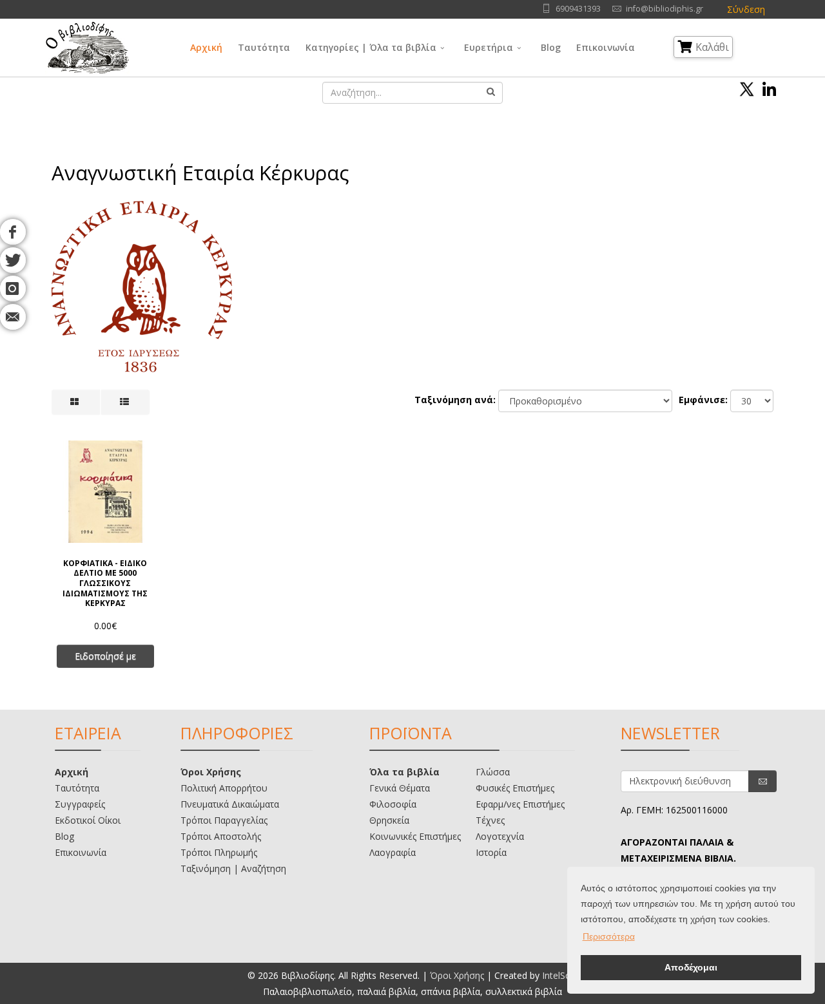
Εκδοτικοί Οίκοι (88, 820)
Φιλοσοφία (392, 804)
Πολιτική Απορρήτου (223, 788)
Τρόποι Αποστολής (220, 836)
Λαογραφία (392, 852)
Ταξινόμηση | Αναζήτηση (233, 868)
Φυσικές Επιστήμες (515, 788)
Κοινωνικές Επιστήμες (415, 836)
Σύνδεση (746, 9)
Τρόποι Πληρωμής (218, 852)
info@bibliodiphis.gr (664, 8)
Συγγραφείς (80, 804)
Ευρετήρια (488, 47)
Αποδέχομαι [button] (691, 967)
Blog (551, 47)
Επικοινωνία (605, 47)
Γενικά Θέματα (399, 788)
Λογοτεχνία (500, 836)
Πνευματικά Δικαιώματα (229, 804)
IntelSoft (560, 975)
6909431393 (578, 8)
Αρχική (206, 47)
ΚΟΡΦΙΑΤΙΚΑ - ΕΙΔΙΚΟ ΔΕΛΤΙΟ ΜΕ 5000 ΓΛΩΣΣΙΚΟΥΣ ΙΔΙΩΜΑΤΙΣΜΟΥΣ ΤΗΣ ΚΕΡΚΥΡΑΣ (105, 582)
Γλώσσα (493, 772)
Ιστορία (491, 852)
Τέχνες (490, 820)
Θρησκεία (389, 820)
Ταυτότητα (264, 47)
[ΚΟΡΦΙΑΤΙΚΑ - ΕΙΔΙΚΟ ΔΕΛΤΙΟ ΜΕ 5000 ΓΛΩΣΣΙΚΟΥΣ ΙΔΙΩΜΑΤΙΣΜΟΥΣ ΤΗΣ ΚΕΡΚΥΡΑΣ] (105, 491)
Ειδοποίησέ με (105, 656)
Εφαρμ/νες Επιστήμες (520, 804)
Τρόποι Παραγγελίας (223, 820)
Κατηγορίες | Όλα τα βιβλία (371, 47)
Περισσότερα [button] (609, 936)
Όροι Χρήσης (210, 772)
